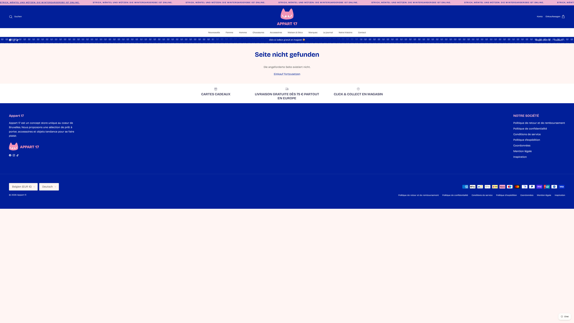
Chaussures (258, 32)
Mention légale (522, 151)
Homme (243, 32)
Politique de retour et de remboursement (539, 123)
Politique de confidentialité (530, 128)
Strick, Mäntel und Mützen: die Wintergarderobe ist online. (40, 2)
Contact (362, 32)
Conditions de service (527, 134)
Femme (229, 32)
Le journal (328, 32)
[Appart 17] (287, 16)
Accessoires (276, 32)
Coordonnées (521, 145)
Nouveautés (214, 32)
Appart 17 (21, 195)
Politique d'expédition (526, 139)
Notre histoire (345, 32)
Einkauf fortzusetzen (287, 74)
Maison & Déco (295, 32)
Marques (313, 32)
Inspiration (520, 157)
